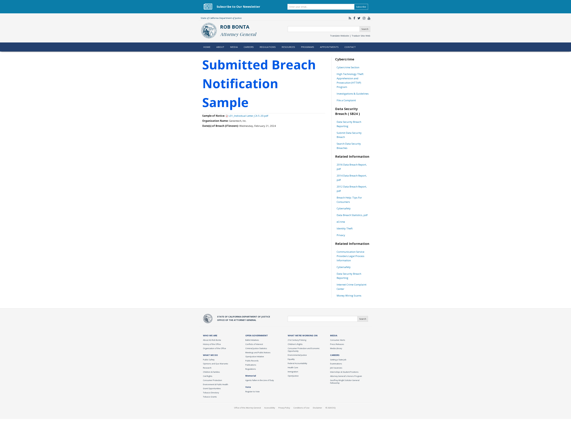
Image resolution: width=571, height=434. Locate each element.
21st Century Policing (297, 340)
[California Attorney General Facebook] (353, 18)
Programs (307, 46)
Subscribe (361, 6)
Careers (249, 46)
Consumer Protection (212, 380)
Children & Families (211, 372)
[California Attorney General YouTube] (368, 18)
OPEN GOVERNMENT (256, 335)
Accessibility (269, 407)
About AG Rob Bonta (212, 340)
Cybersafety (344, 208)
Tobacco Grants (210, 396)
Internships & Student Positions (344, 372)
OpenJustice (293, 375)
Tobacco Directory (211, 392)
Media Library (336, 348)
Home (207, 46)
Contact (350, 46)
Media (234, 46)
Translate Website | (350, 35)
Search (364, 28)
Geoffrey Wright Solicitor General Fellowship (344, 381)
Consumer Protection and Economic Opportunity (304, 349)
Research (207, 367)
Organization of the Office (214, 348)
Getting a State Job (338, 359)
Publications (250, 364)
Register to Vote (252, 391)
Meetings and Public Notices (257, 352)
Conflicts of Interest (254, 344)
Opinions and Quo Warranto (215, 363)
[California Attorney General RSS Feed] (349, 18)
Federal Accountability (297, 363)
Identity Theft (345, 228)
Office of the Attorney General (247, 407)
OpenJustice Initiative (254, 356)
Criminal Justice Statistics (256, 348)
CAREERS (334, 355)
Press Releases (337, 344)
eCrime (341, 221)
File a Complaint (346, 100)
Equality (291, 359)
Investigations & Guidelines (353, 93)
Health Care (293, 367)
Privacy (341, 235)
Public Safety (208, 359)
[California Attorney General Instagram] (363, 18)
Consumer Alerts (337, 340)
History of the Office (212, 344)
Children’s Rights (295, 344)
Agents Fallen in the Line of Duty (259, 380)
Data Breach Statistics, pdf (352, 215)
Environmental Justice (297, 355)
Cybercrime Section (348, 67)
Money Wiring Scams (349, 295)
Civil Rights (207, 376)
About (220, 46)
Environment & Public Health (215, 384)
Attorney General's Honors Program (346, 376)
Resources (288, 46)
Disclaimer (317, 407)
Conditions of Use (301, 407)
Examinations (336, 363)
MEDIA (333, 335)
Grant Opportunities (212, 388)
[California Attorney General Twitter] (358, 18)
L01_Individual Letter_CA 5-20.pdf (248, 115)
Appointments (329, 46)
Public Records (252, 360)
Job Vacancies (336, 367)
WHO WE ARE (210, 335)
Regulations (268, 46)
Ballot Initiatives (252, 340)
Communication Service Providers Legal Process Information (350, 256)
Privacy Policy (284, 407)
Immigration (293, 371)
